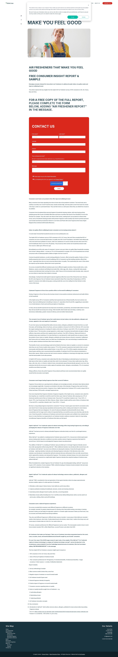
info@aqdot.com (108, 636)
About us (8, 643)
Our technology (9, 630)
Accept (72, 17)
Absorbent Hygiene (11, 636)
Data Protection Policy (55, 654)
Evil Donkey (82, 654)
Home (7, 629)
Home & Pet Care (11, 633)
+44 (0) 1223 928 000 (107, 638)
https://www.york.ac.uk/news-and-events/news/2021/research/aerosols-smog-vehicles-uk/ (61, 611)
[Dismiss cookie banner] (88, 5)
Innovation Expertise (11, 642)
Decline (83, 17)
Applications (9, 632)
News (7, 639)
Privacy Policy (59, 179)
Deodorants (10, 634)
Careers (9, 646)
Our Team (9, 644)
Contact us (8, 647)
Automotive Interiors (12, 637)
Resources (8, 640)
